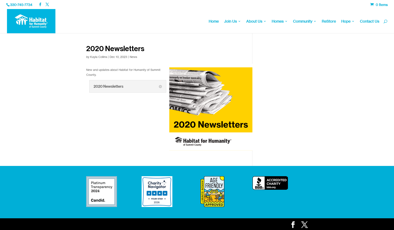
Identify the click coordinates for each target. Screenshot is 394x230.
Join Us (230, 21)
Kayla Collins (98, 57)
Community (302, 21)
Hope (345, 21)
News (133, 57)
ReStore (329, 21)
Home (214, 21)
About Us (254, 21)
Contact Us (369, 21)
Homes (278, 21)
